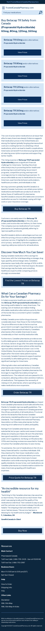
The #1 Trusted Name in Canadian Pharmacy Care (22, 2)
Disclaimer (5, 600)
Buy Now (22, 530)
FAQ (3, 591)
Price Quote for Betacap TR (22, 477)
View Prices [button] (22, 52)
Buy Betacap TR (22, 209)
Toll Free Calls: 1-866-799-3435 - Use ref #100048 (21, 559)
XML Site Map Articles (10, 607)
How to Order (6, 584)
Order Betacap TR (23, 392)
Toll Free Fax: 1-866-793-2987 (13, 563)
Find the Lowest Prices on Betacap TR (22, 282)
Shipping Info (6, 588)
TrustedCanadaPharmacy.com (20, 8)
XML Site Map (6, 603)
